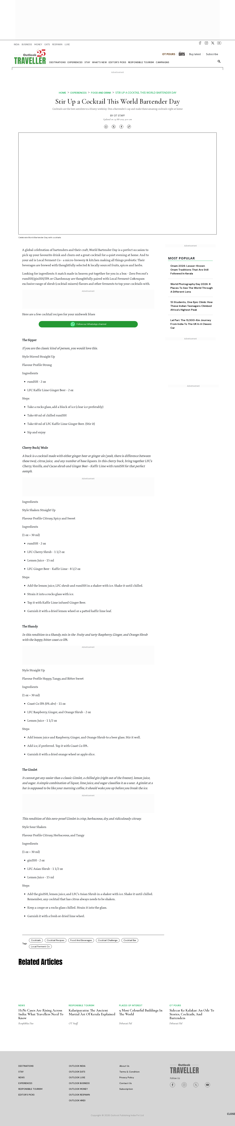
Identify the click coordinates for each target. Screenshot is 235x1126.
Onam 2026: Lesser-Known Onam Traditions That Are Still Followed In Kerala (189, 269)
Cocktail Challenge (108, 940)
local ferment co (40, 946)
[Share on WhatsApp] (106, 126)
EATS (47, 44)
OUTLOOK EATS (77, 1071)
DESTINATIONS (26, 1066)
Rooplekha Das (25, 1023)
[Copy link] (129, 126)
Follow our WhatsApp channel (91, 324)
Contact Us (125, 1083)
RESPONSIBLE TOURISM (30, 1089)
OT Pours (168, 54)
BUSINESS (27, 44)
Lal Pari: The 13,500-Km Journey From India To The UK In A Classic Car (191, 323)
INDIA (16, 44)
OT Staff (119, 115)
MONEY (38, 44)
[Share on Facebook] (121, 126)
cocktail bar (130, 940)
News (21, 1005)
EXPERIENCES (25, 1083)
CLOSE (231, 1114)
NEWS (21, 1077)
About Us (124, 1066)
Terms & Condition (129, 1071)
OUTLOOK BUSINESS (79, 1083)
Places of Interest (130, 1005)
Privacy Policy (126, 1077)
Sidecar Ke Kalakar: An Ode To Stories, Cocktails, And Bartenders (191, 1014)
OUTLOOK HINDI (77, 1100)
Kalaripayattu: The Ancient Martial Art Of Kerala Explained (92, 1012)
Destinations (57, 62)
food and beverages (81, 940)
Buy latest (195, 54)
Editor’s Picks (117, 62)
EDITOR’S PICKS (26, 1094)
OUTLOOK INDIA (77, 1066)
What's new (99, 62)
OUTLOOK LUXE (77, 1077)
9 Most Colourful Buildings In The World (140, 1012)
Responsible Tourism (141, 62)
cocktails (36, 940)
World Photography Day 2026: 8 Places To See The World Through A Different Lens (191, 287)
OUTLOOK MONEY (78, 1089)
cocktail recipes (55, 940)
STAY (21, 1071)
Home (62, 92)
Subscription (126, 1089)
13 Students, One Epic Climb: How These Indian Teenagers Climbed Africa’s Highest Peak (191, 305)
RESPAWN (57, 44)
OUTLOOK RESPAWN (79, 1094)
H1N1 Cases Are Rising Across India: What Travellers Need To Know (40, 1014)
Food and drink (101, 92)
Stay (87, 62)
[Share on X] (114, 126)
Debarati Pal (125, 1023)
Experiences (75, 62)
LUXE (67, 44)
